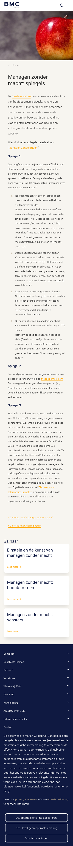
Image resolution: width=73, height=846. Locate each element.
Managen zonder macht (23, 147)
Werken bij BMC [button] (12, 686)
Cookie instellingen (36, 838)
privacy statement (26, 799)
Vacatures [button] (9, 678)
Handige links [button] (11, 702)
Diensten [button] (8, 670)
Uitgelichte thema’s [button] (14, 661)
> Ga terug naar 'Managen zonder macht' (30, 517)
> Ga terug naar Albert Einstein (24, 525)
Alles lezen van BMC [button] (14, 710)
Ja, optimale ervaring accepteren (36, 817)
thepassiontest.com (52, 378)
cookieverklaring (58, 799)
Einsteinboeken (21, 96)
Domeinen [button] (9, 653)
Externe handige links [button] (15, 719)
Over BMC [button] (9, 694)
